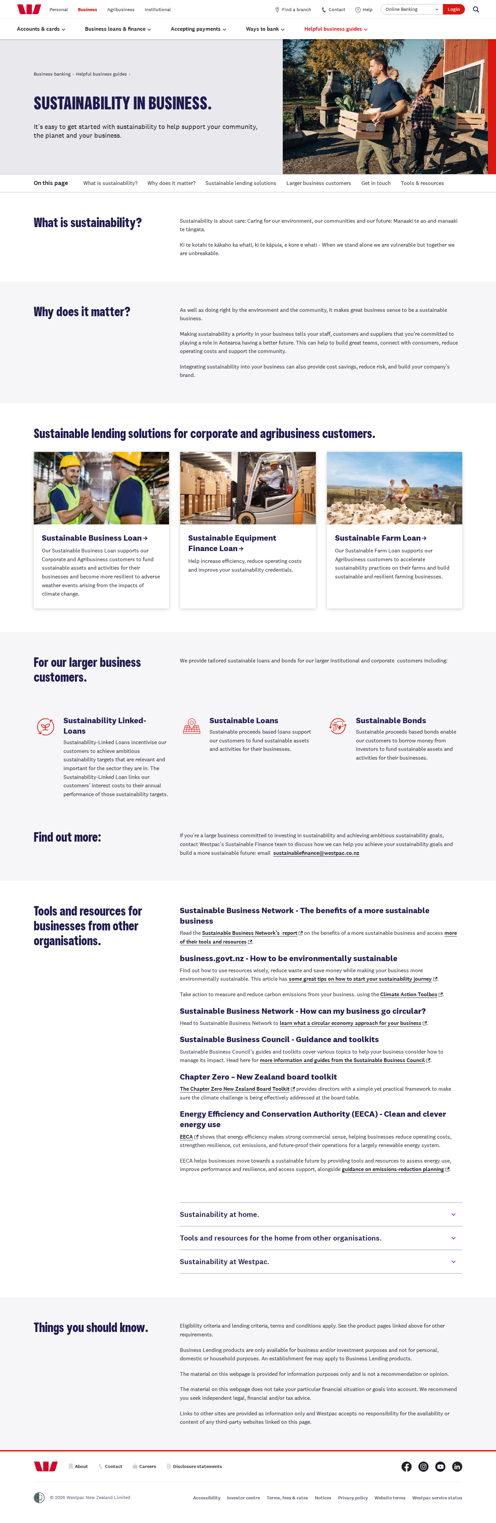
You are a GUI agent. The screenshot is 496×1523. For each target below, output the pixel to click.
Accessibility (206, 1498)
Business (87, 9)
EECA (186, 1136)
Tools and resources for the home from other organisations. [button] (281, 1238)
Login (454, 9)
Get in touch (376, 183)
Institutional (158, 9)
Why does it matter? (171, 183)
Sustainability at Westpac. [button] (224, 1262)
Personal (59, 9)
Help (368, 9)
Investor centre (243, 1498)
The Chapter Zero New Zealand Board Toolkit (235, 1088)
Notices (323, 1498)
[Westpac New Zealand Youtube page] (440, 1467)
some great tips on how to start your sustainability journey (359, 978)
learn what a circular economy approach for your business (350, 1023)
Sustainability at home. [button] (219, 1214)
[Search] (476, 9)
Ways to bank (262, 28)
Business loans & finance (115, 28)
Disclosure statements (197, 1466)
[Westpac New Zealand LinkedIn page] (457, 1467)
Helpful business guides (333, 28)
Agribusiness (121, 9)
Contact (337, 9)
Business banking (52, 74)
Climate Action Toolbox (408, 994)
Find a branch (296, 9)
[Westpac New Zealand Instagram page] (423, 1467)
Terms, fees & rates (287, 1498)
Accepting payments (196, 28)
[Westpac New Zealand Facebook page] (407, 1467)
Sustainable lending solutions (240, 183)
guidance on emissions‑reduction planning (393, 1169)
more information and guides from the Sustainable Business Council (342, 1060)
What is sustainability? (110, 183)
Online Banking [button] (401, 9)
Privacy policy (353, 1498)
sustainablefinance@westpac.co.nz (316, 852)
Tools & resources (422, 183)
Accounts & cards (38, 28)
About (81, 1466)
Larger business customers (318, 183)
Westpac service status (437, 1498)
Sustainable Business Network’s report (249, 932)
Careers (147, 1466)
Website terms (390, 1498)
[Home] (29, 9)
